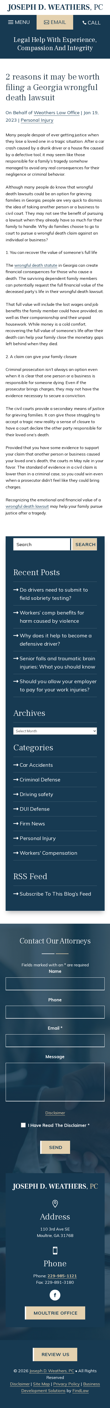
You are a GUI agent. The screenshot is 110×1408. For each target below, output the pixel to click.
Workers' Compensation (48, 853)
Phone (55, 999)
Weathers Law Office (57, 112)
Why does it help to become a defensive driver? (56, 639)
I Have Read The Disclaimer (59, 1125)
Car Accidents (36, 765)
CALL (94, 22)
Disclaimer (55, 1112)
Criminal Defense (40, 779)
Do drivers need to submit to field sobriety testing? (54, 593)
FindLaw (80, 1390)
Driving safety (36, 794)
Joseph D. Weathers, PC (51, 1370)
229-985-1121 (62, 1275)
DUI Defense (35, 809)
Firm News (32, 823)
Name (55, 971)
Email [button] (58, 22)
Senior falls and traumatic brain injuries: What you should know (57, 662)
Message (55, 1056)
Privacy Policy (66, 1383)
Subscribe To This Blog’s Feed (55, 893)
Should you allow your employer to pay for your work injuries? (58, 685)
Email (55, 1028)
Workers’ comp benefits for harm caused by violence (52, 616)
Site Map (41, 1383)
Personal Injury (37, 120)
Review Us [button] (56, 1354)
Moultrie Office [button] (56, 1313)
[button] (18, 21)
